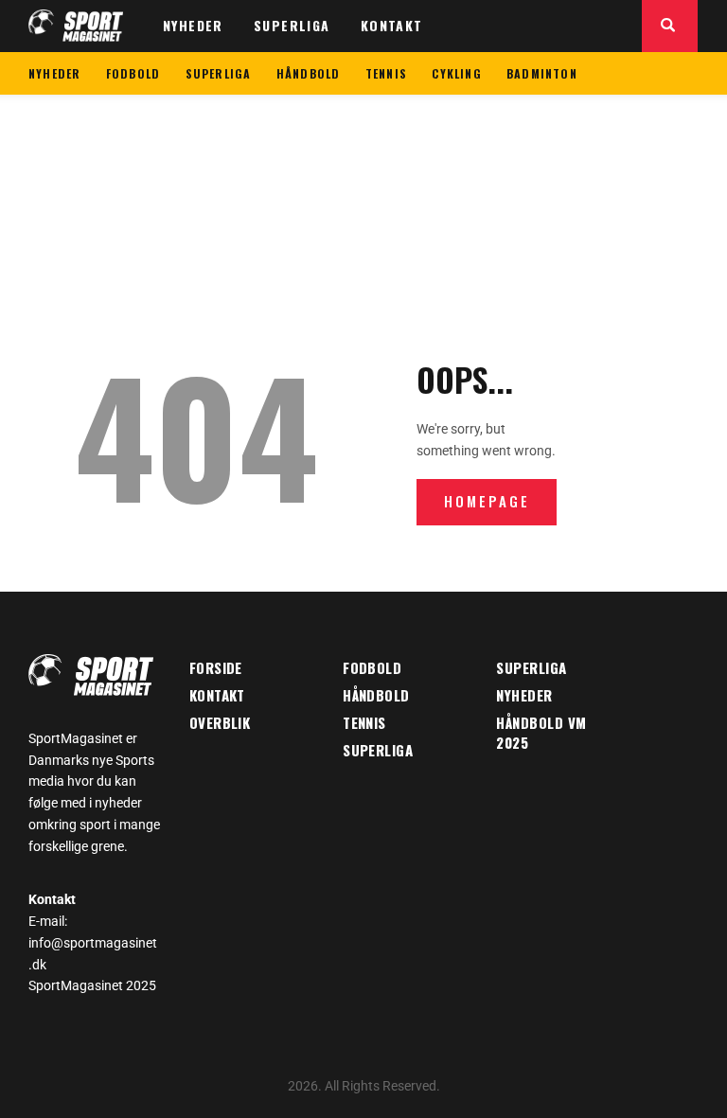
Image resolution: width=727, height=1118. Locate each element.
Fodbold (372, 667)
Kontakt (217, 694)
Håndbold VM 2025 (541, 732)
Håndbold (376, 694)
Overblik (220, 722)
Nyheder (524, 694)
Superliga (378, 749)
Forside (215, 667)
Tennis (364, 722)
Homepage (487, 500)
